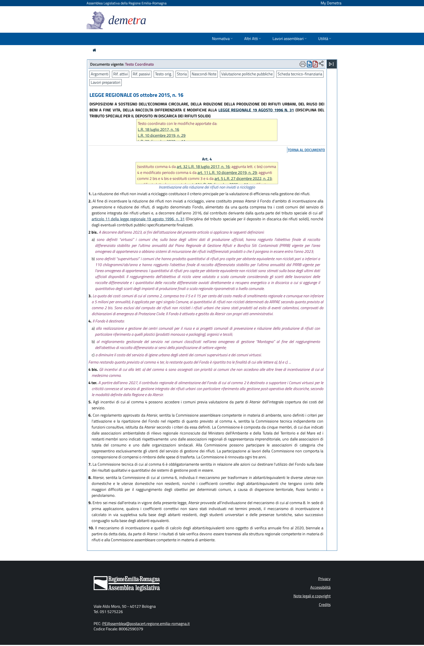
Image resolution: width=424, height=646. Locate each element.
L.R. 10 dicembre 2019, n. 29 (162, 135)
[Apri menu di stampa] (302, 64)
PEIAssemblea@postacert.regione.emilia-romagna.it (146, 624)
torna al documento (306, 149)
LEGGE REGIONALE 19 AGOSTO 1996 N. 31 (256, 110)
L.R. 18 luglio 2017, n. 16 (158, 129)
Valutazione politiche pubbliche (247, 74)
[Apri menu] (331, 64)
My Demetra (331, 3)
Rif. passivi (141, 74)
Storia (182, 74)
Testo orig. (163, 74)
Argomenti (99, 74)
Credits (325, 605)
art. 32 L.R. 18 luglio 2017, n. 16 (203, 167)
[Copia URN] (321, 64)
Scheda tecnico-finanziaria (300, 74)
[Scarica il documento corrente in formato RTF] (309, 65)
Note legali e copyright (312, 596)
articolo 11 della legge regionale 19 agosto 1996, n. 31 (138, 219)
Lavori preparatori (105, 82)
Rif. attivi (120, 74)
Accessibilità (320, 587)
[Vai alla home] (94, 50)
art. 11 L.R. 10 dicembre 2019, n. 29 (227, 172)
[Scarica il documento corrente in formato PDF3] (315, 65)
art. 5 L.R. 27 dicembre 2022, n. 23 (243, 178)
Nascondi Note (204, 74)
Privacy (324, 579)
